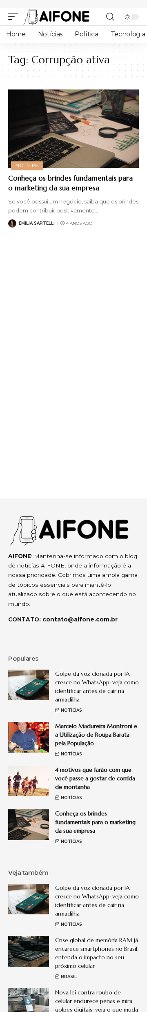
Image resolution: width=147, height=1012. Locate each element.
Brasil (69, 976)
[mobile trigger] (15, 16)
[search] (110, 16)
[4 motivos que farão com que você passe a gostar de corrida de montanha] (28, 781)
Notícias (27, 165)
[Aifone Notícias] (56, 16)
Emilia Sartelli (37, 223)
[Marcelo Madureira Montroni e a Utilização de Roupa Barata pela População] (28, 737)
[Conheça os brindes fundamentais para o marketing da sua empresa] (73, 128)
